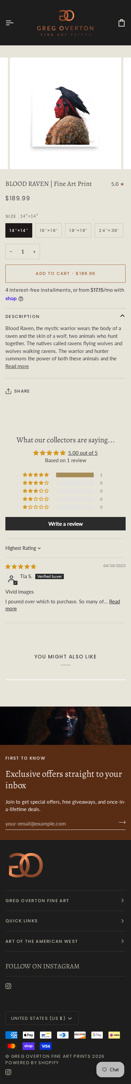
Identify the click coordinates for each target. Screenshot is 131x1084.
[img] (20, 566)
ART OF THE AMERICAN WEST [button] (41, 941)
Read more (17, 366)
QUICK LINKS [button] (21, 921)
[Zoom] (22, 156)
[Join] (120, 822)
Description (22, 316)
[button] (36, 475)
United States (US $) (38, 1018)
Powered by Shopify (32, 1062)
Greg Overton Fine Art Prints (51, 1056)
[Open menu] (15, 22)
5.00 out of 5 (83, 453)
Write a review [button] (65, 523)
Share (22, 391)
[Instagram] (8, 986)
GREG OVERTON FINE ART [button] (37, 900)
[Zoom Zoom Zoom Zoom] (65, 113)
